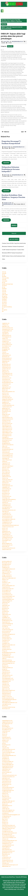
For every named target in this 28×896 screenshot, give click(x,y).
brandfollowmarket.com (7, 842)
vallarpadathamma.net (7, 767)
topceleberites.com (6, 425)
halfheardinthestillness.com (8, 661)
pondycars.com (5, 494)
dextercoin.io (5, 705)
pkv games (4, 296)
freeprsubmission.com (7, 485)
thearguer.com (5, 799)
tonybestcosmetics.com (8, 526)
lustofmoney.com (6, 858)
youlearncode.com (6, 368)
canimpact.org (5, 684)
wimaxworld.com (6, 632)
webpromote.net (6, 646)
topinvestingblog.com (7, 600)
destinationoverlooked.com (8, 851)
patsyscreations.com (7, 344)
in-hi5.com (4, 735)
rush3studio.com (6, 731)
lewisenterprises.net (7, 358)
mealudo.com (5, 807)
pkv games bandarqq (7, 306)
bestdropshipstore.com (7, 382)
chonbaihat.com (6, 643)
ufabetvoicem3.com (6, 434)
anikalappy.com (5, 441)
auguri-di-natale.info (6, 572)
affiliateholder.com (6, 866)
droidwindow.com (6, 484)
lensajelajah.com (6, 349)
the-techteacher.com (7, 517)
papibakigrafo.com (6, 681)
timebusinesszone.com (7, 860)
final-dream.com (6, 470)
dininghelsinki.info (6, 443)
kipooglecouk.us (5, 673)
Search (14, 225)
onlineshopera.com (6, 355)
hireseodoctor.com (6, 411)
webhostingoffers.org (7, 374)
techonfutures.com (6, 496)
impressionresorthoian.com (8, 825)
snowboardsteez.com (7, 788)
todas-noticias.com (6, 738)
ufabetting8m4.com (6, 426)
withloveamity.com (6, 367)
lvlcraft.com (5, 390)
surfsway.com (5, 385)
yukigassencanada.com (7, 399)
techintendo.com (6, 379)
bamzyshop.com (6, 493)
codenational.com (6, 534)
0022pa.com (5, 610)
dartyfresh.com (5, 356)
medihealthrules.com (7, 501)
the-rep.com (5, 603)
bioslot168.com (5, 546)
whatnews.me (5, 469)
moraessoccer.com (6, 625)
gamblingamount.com (7, 852)
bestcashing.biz (5, 635)
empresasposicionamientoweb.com (10, 525)
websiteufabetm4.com (7, 438)
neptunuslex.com (6, 570)
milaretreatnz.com (6, 614)
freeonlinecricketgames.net (8, 634)
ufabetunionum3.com (7, 428)
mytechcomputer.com (7, 545)
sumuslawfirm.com (6, 829)
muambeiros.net (6, 640)
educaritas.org (5, 347)
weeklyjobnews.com (6, 843)
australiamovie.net (6, 564)
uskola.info (4, 461)
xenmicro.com (5, 353)
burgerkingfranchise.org (7, 766)
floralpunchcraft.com (7, 802)
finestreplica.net (6, 447)
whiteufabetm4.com (7, 440)
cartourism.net (5, 687)
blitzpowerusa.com (6, 782)
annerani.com (5, 606)
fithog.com (4, 651)
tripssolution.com (6, 396)
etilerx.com (4, 446)
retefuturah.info (6, 452)
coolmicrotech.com (6, 514)
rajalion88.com (5, 333)
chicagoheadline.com (7, 330)
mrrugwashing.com (6, 816)
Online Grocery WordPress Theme (10, 877)
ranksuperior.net (6, 848)
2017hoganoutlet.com (7, 723)
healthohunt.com (6, 450)
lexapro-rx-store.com (7, 696)
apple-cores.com (6, 689)
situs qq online (5, 278)
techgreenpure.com (6, 381)
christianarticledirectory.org (8, 707)
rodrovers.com (5, 394)
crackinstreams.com (7, 406)
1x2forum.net (5, 324)
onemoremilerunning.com (8, 787)
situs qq (4, 271)
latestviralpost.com (6, 779)
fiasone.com (5, 804)
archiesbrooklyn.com (7, 638)
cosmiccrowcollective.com (8, 752)
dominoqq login (20, 882)
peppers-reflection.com (7, 861)
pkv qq (3, 274)
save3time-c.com (6, 582)
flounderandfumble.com (7, 449)
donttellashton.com (6, 729)
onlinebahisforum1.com (7, 329)
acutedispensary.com (7, 834)
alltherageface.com (6, 532)
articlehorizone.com (6, 400)
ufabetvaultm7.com (6, 431)
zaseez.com (5, 338)
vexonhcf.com (5, 584)
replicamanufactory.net (7, 419)
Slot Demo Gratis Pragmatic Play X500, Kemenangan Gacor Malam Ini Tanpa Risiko (12, 20)
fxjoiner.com (5, 529)
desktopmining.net (6, 693)
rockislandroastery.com (7, 537)
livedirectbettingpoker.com (8, 810)
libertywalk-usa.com (6, 562)
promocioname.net (6, 631)
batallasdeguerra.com (7, 620)
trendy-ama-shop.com (7, 479)
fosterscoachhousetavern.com (9, 775)
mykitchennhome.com (7, 675)
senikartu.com (5, 740)
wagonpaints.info (6, 463)
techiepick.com (5, 491)
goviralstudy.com (6, 685)
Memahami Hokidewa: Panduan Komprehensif (13, 246)
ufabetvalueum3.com (7, 429)
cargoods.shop (5, 747)
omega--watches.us (6, 575)
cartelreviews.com (6, 384)
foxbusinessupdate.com (7, 811)
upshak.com (5, 820)
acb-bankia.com (5, 817)
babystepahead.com (7, 849)
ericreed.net (5, 664)
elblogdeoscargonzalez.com (8, 644)
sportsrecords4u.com (7, 423)
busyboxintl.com (6, 760)
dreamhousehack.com (7, 516)
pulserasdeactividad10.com (8, 690)
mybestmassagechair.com (8, 663)
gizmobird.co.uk (5, 565)
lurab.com (4, 542)
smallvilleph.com (6, 617)
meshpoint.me (5, 757)
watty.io (4, 743)
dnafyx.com (5, 362)
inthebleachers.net (6, 695)
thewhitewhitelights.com (8, 657)
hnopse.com (5, 855)
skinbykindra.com (6, 531)
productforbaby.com (7, 772)
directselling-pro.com (7, 538)
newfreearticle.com (6, 781)
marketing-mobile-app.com (8, 801)
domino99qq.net (6, 726)
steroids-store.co (6, 647)
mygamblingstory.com (7, 720)
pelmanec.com (5, 725)
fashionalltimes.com (7, 520)
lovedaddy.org (5, 813)
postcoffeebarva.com (7, 763)
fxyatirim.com (5, 370)
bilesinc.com (5, 613)
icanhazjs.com (5, 682)
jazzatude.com (5, 608)
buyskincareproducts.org (8, 698)
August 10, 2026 (7, 146)
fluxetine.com (5, 666)
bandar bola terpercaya (7, 284)
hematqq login (18, 887)
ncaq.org (4, 352)
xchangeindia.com (6, 513)
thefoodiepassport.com (7, 678)
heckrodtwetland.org (7, 660)
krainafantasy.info (6, 737)
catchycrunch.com (6, 340)
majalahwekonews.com (7, 722)
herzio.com (4, 734)
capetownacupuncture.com (8, 749)
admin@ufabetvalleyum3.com (17, 41)
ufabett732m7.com (6, 481)
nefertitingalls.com (6, 343)
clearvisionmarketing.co (7, 466)
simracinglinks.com (6, 590)
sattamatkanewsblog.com (8, 836)
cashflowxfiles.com (6, 791)
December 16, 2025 (7, 202)
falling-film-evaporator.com (8, 828)
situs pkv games (15, 880)
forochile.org (5, 626)
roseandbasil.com (6, 655)
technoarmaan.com (6, 523)
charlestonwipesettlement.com (9, 840)
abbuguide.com (5, 371)
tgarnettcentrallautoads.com (9, 578)
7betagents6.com (6, 403)
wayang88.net (5, 437)
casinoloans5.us (6, 670)
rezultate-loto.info (6, 420)
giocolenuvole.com (6, 364)
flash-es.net (5, 819)
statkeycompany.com (7, 597)
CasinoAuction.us (6, 672)
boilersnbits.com (6, 778)
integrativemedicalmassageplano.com (11, 814)
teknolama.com (5, 770)
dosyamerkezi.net (6, 591)
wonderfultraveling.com (7, 629)
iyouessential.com (6, 365)
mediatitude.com (6, 587)
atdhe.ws (4, 658)
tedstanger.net (5, 458)
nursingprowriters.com (7, 831)
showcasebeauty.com (7, 594)
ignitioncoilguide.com (7, 543)
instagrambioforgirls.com (8, 790)
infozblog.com (5, 641)
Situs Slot (4, 24)
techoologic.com (6, 497)
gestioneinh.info (6, 473)
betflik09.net (5, 350)
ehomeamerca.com (6, 377)
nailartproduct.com (6, 387)
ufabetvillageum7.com (7, 432)
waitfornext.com (6, 464)
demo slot (4, 303)
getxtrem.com (5, 795)
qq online (4, 276)
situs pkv (4, 273)
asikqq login (4, 297)
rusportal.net (5, 741)
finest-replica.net (6, 472)
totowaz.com (5, 839)
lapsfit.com (4, 412)
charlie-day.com (5, 808)
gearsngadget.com (6, 409)
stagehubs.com (5, 323)
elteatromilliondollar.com (7, 764)
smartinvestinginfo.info (7, 453)
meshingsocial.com (6, 798)
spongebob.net (5, 758)
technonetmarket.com (7, 456)
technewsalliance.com (7, 455)
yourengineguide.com (7, 507)
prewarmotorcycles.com (7, 588)
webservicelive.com (6, 549)
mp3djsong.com (6, 567)
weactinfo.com (5, 796)
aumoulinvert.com (6, 676)
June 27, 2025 (6, 41)
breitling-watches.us (7, 576)
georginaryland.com (6, 654)
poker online (5, 294)
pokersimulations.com (7, 417)
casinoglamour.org (6, 704)
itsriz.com (4, 746)
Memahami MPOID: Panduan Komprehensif (12, 253)
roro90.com (4, 732)
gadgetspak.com (6, 408)
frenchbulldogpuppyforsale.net (9, 699)
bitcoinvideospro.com (7, 750)
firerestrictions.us (6, 637)
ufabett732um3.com (7, 460)
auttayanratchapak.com (7, 761)
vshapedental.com (6, 504)
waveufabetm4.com (6, 435)
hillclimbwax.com (6, 854)
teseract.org (5, 478)
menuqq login (6, 880)
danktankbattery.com (7, 805)
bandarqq (4, 288)
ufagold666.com (6, 487)
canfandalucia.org (6, 505)
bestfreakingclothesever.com (9, 826)
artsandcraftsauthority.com (8, 548)
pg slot (17, 886)
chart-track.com (6, 628)
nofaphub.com (5, 341)
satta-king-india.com (7, 397)
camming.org (5, 332)
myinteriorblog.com (6, 488)
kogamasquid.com (6, 701)
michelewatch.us (6, 573)
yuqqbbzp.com (5, 402)
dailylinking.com (5, 361)
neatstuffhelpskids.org (7, 623)
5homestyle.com (6, 708)
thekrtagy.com (5, 511)
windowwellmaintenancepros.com (10, 864)
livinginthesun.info (6, 744)
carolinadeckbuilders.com (8, 599)
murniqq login (9, 887)
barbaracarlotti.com (6, 692)
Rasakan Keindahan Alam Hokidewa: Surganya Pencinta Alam (13, 197)
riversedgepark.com (6, 336)
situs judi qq (20, 889)
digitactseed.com (6, 388)
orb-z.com (4, 773)
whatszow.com (5, 376)
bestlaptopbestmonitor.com (8, 652)
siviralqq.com (5, 823)
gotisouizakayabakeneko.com (9, 755)
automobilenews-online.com (8, 519)
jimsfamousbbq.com (7, 561)
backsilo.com (5, 822)
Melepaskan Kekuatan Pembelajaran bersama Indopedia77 (11, 169)
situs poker (4, 281)
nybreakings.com (6, 508)
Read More (7, 163)
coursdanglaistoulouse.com (8, 569)
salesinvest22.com (6, 476)
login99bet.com (5, 326)
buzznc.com (5, 528)
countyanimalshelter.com (8, 845)
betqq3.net (4, 669)
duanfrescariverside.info (7, 444)
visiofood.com (5, 482)
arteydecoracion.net (6, 649)
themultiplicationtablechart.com (9, 702)
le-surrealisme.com (6, 593)
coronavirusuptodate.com (8, 405)
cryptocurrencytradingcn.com (9, 837)
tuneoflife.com (5, 863)
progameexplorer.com (7, 535)
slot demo (4, 285)
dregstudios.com (6, 622)
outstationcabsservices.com (9, 510)
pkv (3, 308)
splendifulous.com (6, 422)
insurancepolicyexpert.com (8, 596)
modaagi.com (5, 616)
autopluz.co (5, 581)
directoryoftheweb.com (7, 728)
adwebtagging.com (6, 846)
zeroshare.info (5, 611)
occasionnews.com (6, 857)
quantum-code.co (6, 467)
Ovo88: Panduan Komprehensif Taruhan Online (13, 249)
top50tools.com (5, 602)
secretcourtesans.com (7, 327)
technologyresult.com (7, 373)
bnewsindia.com (6, 490)
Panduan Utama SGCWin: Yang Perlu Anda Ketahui (14, 243)
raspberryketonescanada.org (9, 499)
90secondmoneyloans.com (8, 391)
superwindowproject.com (8, 679)
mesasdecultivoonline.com (8, 776)
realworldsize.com (6, 769)
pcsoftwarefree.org (6, 359)
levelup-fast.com (6, 414)
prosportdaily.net (6, 475)
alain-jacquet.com (6, 754)
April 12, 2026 (6, 174)
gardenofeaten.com (6, 784)
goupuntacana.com (6, 335)
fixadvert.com (5, 579)
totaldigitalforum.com (7, 522)
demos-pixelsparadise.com (8, 585)
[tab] (2, 10)
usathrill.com (5, 502)
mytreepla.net (5, 415)
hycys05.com (5, 785)
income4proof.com (6, 346)
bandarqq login (11, 882)
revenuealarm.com (6, 540)
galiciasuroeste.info (6, 619)
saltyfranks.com (6, 605)
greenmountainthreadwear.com (9, 833)
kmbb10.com (5, 793)
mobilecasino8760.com (7, 667)
